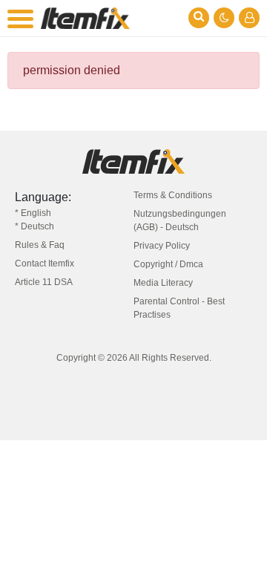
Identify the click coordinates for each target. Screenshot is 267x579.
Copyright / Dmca (168, 264)
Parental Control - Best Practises (179, 308)
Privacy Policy (162, 246)
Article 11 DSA (44, 282)
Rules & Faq (40, 245)
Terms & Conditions (173, 195)
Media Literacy (163, 283)
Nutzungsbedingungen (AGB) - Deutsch (180, 220)
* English (33, 213)
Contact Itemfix (44, 263)
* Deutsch (34, 226)
